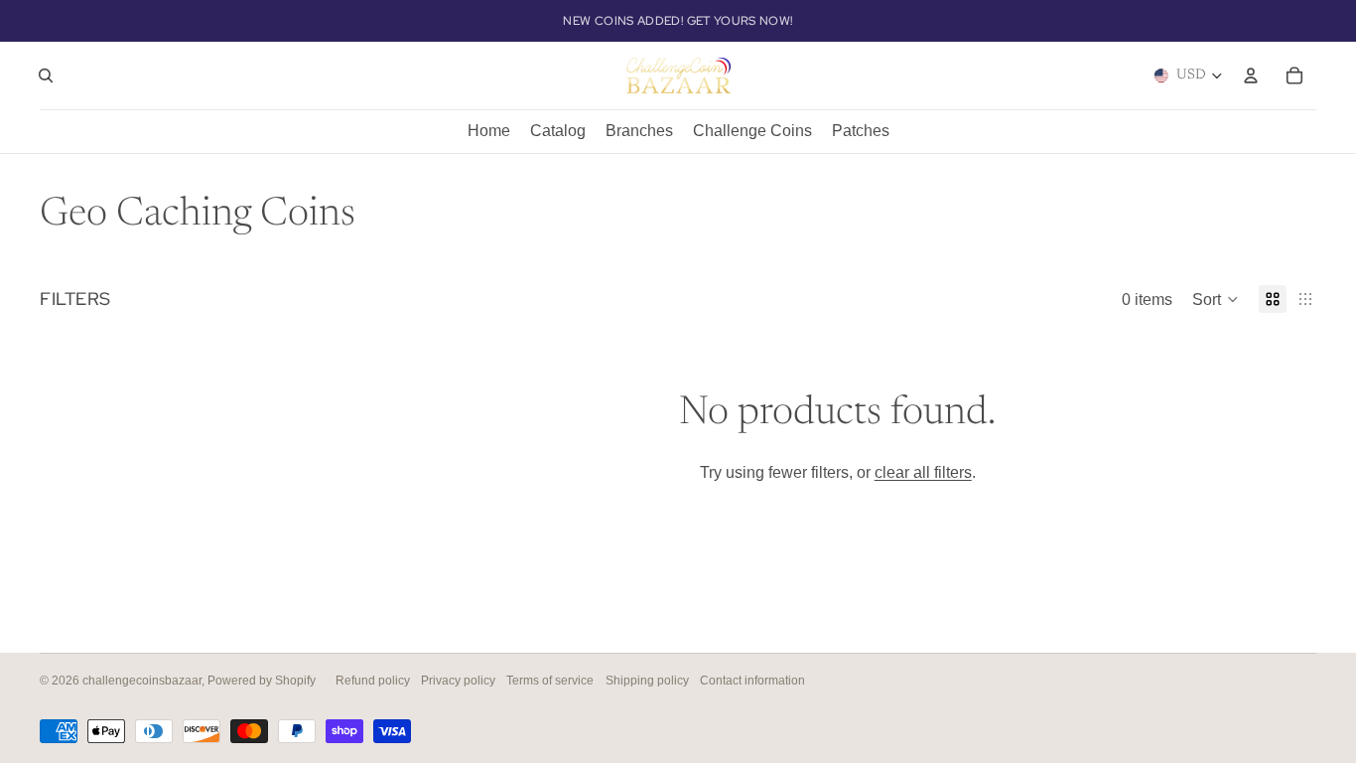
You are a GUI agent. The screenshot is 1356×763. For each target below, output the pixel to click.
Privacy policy (458, 680)
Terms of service (550, 680)
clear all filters (923, 472)
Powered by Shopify (261, 680)
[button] (1215, 299)
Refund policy (373, 680)
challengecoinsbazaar (142, 680)
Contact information (752, 680)
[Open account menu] (1251, 75)
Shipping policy (647, 680)
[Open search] (46, 75)
